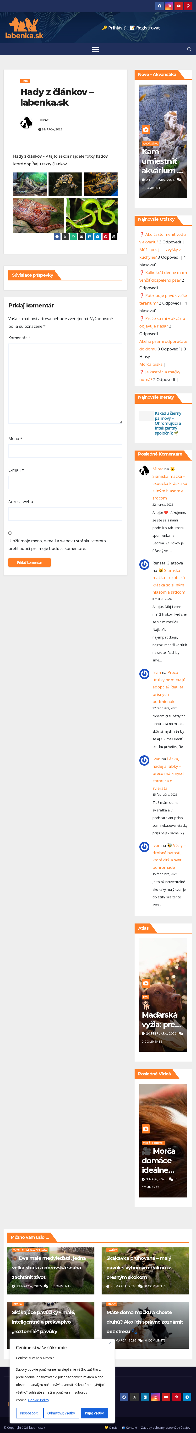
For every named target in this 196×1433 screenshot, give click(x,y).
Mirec (44, 120)
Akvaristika (150, 143)
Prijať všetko (94, 1413)
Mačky (111, 1304)
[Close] (110, 1343)
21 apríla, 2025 (159, 1179)
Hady (25, 81)
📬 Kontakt (129, 1427)
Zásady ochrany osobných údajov (166, 1427)
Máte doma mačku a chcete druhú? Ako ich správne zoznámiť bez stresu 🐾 (144, 1322)
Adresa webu (20, 501)
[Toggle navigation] (95, 49)
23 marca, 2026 (29, 1286)
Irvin (156, 672)
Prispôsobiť (29, 1413)
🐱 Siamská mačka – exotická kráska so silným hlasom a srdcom (169, 483)
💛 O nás (111, 1427)
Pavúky (112, 1250)
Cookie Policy (38, 1400)
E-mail (16, 470)
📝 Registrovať (145, 28)
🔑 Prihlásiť (113, 28)
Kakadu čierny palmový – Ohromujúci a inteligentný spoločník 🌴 (168, 423)
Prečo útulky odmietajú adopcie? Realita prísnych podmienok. (168, 687)
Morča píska (151, 364)
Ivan (156, 759)
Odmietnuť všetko (61, 1413)
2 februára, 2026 (161, 180)
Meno (15, 438)
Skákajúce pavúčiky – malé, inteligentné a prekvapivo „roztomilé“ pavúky (43, 1322)
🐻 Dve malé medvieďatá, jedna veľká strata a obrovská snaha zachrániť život (49, 1267)
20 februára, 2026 (162, 1033)
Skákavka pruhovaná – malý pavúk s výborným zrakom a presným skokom (139, 1267)
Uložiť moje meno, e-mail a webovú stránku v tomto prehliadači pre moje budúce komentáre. (57, 544)
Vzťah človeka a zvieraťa (30, 1250)
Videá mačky (150, 1143)
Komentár (19, 337)
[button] (189, 49)
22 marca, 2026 (124, 1340)
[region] (62, 1381)
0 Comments (152, 188)
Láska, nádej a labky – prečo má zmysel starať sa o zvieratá (168, 773)
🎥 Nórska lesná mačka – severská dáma (160, 1170)
